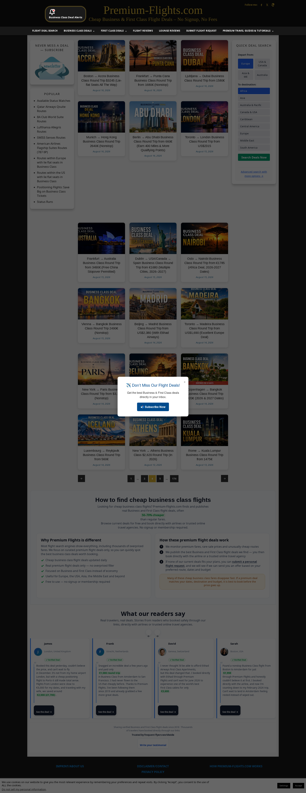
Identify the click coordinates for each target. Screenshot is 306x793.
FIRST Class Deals (112, 30)
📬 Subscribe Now (153, 407)
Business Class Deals (78, 30)
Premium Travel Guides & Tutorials (247, 30)
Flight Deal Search (45, 30)
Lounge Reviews (169, 30)
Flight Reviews (143, 30)
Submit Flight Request (201, 30)
